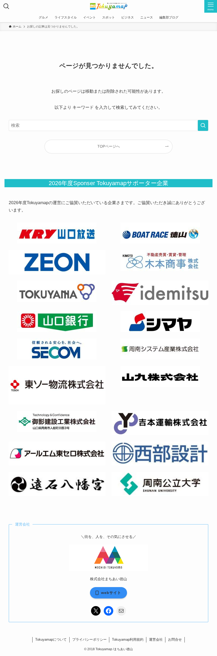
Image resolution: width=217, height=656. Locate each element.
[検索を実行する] (203, 125)
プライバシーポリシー (89, 639)
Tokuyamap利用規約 (127, 639)
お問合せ (175, 639)
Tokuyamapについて (51, 639)
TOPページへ (108, 146)
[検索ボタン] (6, 6)
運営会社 (156, 639)
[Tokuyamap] (109, 6)
